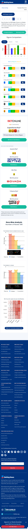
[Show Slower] (17, 251)
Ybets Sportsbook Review (19, 390)
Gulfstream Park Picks (5, 444)
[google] (5, 455)
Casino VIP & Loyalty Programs (20, 426)
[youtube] (25, 452)
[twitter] (2, 452)
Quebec (2, 420)
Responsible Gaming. (12, 518)
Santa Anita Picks (4, 438)
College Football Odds (18, 372)
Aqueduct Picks (4, 435)
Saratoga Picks (4, 440)
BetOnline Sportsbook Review (20, 387)
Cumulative (20, 256)
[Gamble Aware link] (8, 509)
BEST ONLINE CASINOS (6, 400)
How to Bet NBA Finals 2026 (19, 353)
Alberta (2, 422)
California (16, 403)
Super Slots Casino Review (6, 412)
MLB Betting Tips (17, 364)
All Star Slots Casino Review (6, 407)
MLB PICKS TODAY (18, 357)
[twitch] (5, 452)
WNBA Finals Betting (5, 366)
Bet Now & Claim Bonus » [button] (14, 139)
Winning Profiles (20, 32)
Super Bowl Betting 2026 (5, 353)
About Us (22, 503)
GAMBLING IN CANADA (6, 416)
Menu (26, 3)
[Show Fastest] (10, 253)
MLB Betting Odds (17, 359)
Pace (17, 42)
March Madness (4, 394)
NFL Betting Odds (4, 346)
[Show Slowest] (10, 251)
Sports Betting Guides (18, 397)
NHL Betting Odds (4, 372)
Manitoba (3, 427)
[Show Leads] (17, 285)
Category (13, 256)
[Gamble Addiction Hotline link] (10, 514)
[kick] (9, 452)
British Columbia (4, 425)
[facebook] (18, 452)
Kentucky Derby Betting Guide (7, 433)
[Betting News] (7, 2)
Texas (15, 407)
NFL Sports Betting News (5, 349)
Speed (10, 42)
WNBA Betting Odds (5, 359)
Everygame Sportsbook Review (20, 392)
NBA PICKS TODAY (18, 344)
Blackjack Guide (17, 422)
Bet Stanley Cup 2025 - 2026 (6, 379)
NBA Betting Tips (17, 351)
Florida (15, 405)
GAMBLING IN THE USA (19, 400)
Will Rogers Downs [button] (7, 14)
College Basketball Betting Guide (7, 391)
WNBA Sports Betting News (6, 362)
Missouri (16, 412)
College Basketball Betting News (7, 389)
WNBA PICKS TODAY (6, 357)
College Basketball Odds (5, 387)
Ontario (2, 418)
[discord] (2, 455)
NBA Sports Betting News (19, 349)
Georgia (15, 409)
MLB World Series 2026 (18, 366)
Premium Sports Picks (18, 394)
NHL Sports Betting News (6, 374)
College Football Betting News (20, 374)
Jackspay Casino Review (5, 405)
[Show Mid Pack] (10, 252)
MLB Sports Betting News (19, 362)
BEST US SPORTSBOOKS (20, 383)
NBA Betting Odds (17, 346)
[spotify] (15, 452)
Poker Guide (16, 424)
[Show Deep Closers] (9, 288)
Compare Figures (8, 32)
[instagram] (22, 452)
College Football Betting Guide (20, 377)
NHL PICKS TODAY (5, 370)
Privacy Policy (14, 503)
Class (4, 42)
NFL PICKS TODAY (5, 344)
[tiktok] (12, 452)
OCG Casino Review (5, 403)
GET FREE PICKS (13, 526)
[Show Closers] (17, 286)
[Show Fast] (16, 252)
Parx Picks (3, 442)
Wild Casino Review (5, 409)
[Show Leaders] (8, 285)
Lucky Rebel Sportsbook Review (20, 385)
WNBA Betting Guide (5, 364)
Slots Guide (16, 420)
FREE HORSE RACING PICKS (7, 431)
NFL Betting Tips (4, 351)
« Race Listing (4, 7)
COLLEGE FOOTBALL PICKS (20, 370)
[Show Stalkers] (8, 286)
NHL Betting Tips (4, 377)
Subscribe (12, 468)
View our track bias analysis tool (14, 328)
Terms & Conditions (5, 503)
